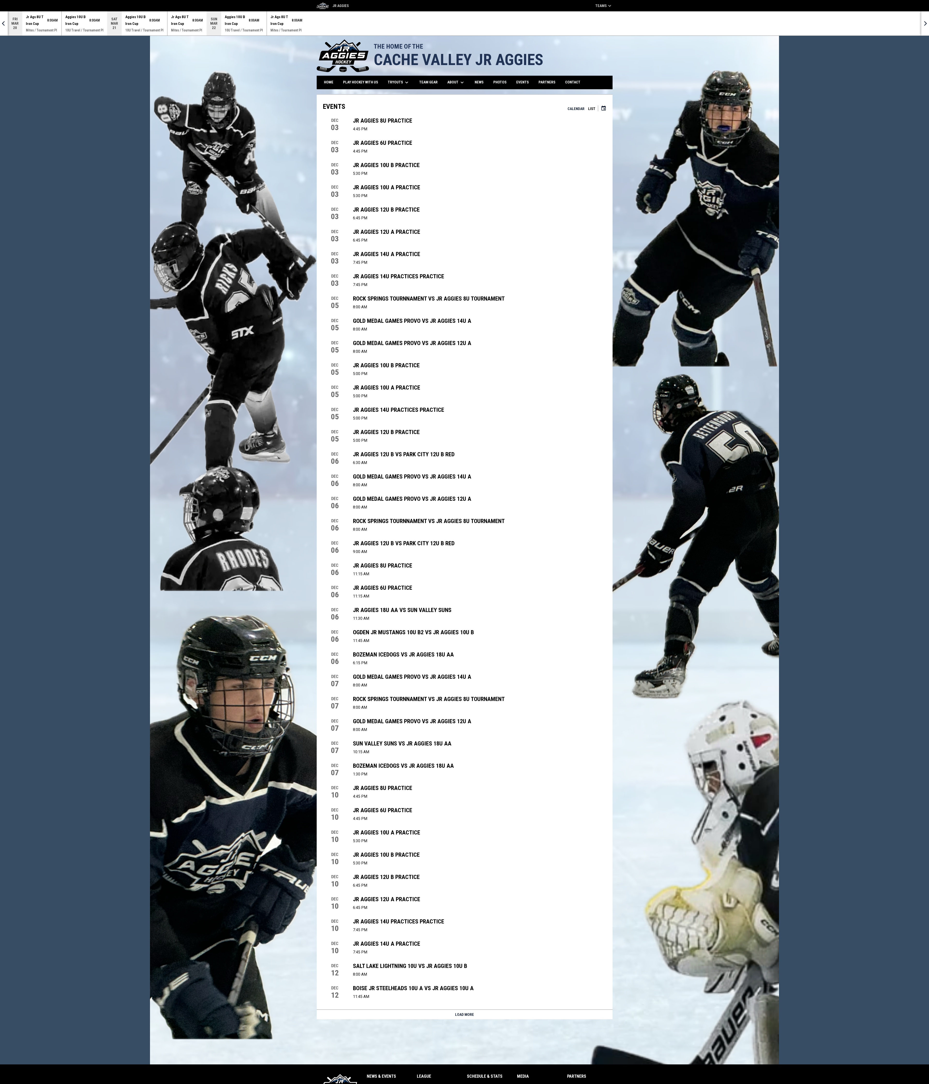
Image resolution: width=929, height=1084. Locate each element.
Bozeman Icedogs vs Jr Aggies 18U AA (403, 654)
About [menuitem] (456, 82)
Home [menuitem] (328, 82)
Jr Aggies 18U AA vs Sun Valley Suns (402, 610)
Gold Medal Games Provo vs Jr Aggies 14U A (412, 321)
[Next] (925, 23)
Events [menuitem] (522, 82)
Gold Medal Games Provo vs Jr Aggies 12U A (412, 343)
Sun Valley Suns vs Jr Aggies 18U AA (402, 743)
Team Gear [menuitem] (430, 82)
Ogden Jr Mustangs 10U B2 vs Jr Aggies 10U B (413, 632)
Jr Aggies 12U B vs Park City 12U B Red (404, 454)
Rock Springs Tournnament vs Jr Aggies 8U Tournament (429, 299)
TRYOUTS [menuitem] (399, 82)
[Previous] (4, 23)
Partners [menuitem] (547, 82)
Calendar (576, 109)
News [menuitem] (479, 82)
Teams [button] (604, 6)
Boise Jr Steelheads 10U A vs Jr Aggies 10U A (413, 988)
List (591, 109)
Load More (464, 1014)
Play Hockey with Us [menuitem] (362, 82)
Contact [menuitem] (572, 82)
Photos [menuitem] (500, 82)
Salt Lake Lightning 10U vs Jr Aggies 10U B (410, 966)
